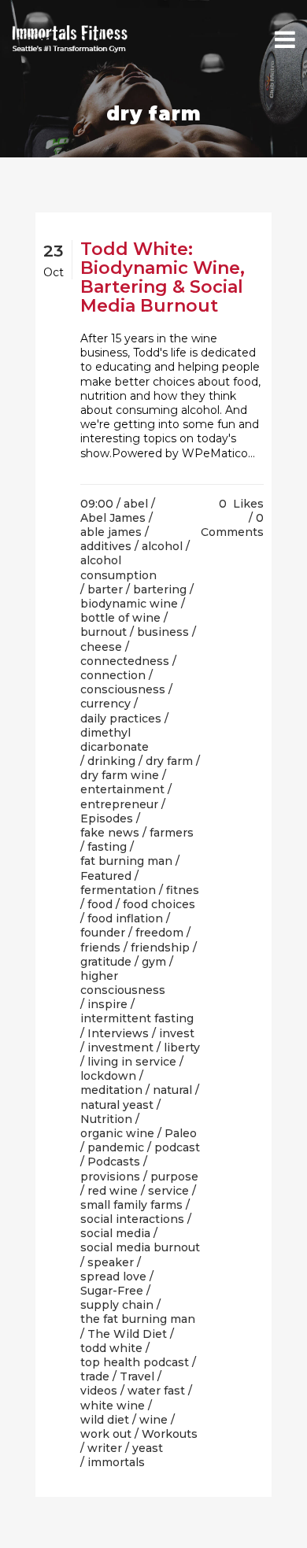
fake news (109, 833)
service (168, 1191)
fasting (107, 847)
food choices (159, 904)
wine (153, 1420)
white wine (112, 1405)
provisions (110, 1176)
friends (100, 947)
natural (172, 1090)
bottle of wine (120, 618)
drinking (111, 761)
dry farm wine (119, 775)
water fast (156, 1391)
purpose (174, 1176)
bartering (160, 589)
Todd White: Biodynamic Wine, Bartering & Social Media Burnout (162, 277)
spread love (113, 1276)
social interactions (132, 1219)
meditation (111, 1090)
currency (105, 703)
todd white (111, 1348)
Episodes (106, 818)
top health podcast (134, 1362)
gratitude (105, 962)
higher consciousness (122, 983)
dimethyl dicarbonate (114, 740)
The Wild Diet (127, 1334)
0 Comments (232, 525)
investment (120, 1047)
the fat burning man (137, 1319)
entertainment (122, 789)
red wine (112, 1191)
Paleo (181, 1133)
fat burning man (126, 861)
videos (98, 1391)
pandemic (115, 1147)
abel (136, 504)
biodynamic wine (129, 604)
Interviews (118, 1033)
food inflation (125, 918)
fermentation (118, 890)
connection (113, 675)
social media (115, 1233)
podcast (177, 1147)
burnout (103, 632)
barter (105, 589)
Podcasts (113, 1162)
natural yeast (117, 1105)
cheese (101, 647)
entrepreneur (119, 804)
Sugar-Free (111, 1291)
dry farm (169, 761)
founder (102, 932)
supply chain (117, 1305)
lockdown (108, 1076)
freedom (159, 932)
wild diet (104, 1420)
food (100, 904)
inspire (107, 1004)
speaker (110, 1262)
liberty (182, 1047)
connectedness (124, 661)
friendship (160, 947)
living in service (131, 1062)
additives (105, 546)
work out (105, 1434)
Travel (137, 1376)
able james (111, 532)
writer (104, 1448)
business (163, 632)
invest (176, 1033)
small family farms (131, 1205)
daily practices (120, 718)
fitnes (182, 890)
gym (154, 962)
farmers (172, 833)
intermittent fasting (137, 1018)
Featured (105, 876)
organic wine (117, 1133)
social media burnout (140, 1247)
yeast (147, 1448)
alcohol (162, 546)
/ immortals (112, 1462)
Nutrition (106, 1119)
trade (94, 1376)
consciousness (122, 689)
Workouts (170, 1434)
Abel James (113, 518)
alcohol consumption (118, 567)
